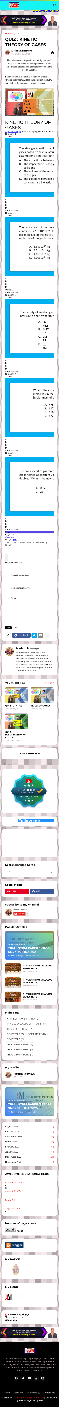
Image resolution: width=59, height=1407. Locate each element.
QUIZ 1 (17, 34)
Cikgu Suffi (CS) (13, 1191)
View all (48, 683)
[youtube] (29, 1378)
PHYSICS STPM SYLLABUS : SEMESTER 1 (38, 981)
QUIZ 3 (27, 1029)
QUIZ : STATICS (13, 705)
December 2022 (29, 1157)
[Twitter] (34, 635)
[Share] (51, 52)
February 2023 (29, 1146)
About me (18, 1392)
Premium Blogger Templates (29, 1397)
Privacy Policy (33, 1392)
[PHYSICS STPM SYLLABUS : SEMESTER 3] (13, 968)
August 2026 (29, 1126)
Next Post (50, 764)
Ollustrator (11, 1320)
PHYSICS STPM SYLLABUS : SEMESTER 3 (38, 967)
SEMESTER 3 (15, 1039)
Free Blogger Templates (31, 1400)
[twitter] (22, 1378)
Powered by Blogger (19, 1314)
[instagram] (36, 1378)
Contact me (49, 1392)
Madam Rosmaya (24, 1073)
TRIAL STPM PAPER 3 (20, 1054)
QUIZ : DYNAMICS (41, 705)
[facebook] (16, 1378)
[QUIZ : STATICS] (16, 695)
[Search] (54, 5)
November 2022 (29, 1162)
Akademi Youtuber (14, 1182)
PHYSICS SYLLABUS (19, 1024)
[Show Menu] (4, 5)
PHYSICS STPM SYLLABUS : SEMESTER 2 (38, 995)
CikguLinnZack (12, 1208)
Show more (18, 1076)
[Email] (40, 635)
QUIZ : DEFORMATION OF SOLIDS (15, 735)
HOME (36, 1019)
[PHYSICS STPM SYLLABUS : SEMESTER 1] (13, 982)
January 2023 (29, 1152)
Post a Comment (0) (29, 753)
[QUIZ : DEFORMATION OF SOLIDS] (16, 721)
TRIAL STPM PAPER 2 (20, 1049)
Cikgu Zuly (10, 1200)
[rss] (42, 1378)
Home (8, 34)
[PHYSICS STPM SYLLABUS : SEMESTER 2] (13, 997)
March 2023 (29, 1141)
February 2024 (29, 1131)
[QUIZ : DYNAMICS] (42, 695)
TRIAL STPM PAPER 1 (20, 1044)
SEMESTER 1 (15, 1034)
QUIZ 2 (12, 1029)
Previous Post (11, 764)
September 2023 (29, 1136)
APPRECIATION (17, 1019)
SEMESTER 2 (37, 1034)
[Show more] (47, 635)
